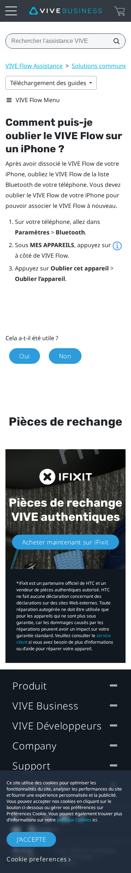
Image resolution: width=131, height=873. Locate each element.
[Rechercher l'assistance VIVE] (114, 41)
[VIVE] (65, 10)
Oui (24, 356)
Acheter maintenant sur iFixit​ (65, 542)
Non (65, 356)
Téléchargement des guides (49, 83)
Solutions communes (101, 66)
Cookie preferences (37, 859)
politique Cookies (74, 820)
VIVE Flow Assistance (34, 66)
